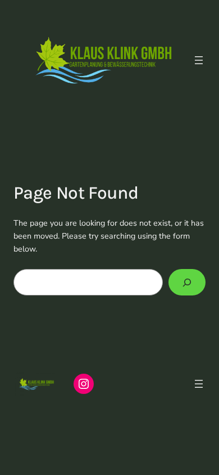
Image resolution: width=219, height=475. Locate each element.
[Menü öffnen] (199, 60)
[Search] (187, 282)
